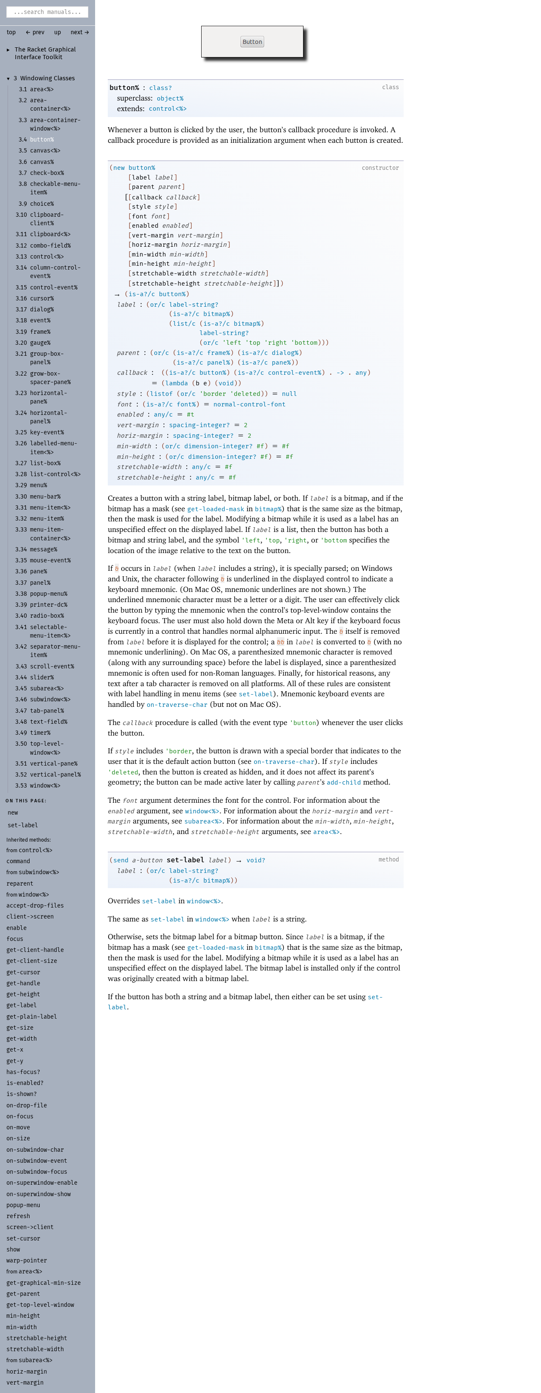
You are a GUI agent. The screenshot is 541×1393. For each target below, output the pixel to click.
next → (80, 32)
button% (124, 88)
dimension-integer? (218, 446)
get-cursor (23, 972)
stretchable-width (35, 1349)
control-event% (294, 372)
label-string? (194, 304)
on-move (18, 1127)
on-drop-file (26, 1105)
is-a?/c (141, 294)
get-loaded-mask (215, 509)
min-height (23, 1315)
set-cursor (23, 1238)
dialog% (285, 353)
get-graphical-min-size (43, 1283)
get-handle (23, 983)
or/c (157, 304)
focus (14, 939)
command (18, 861)
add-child (344, 782)
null (289, 394)
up (57, 32)
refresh (18, 1216)
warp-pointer (26, 1260)
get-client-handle (35, 950)
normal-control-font (249, 404)
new (119, 168)
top (11, 32)
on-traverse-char (177, 705)
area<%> (30, 1271)
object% (170, 98)
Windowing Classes (47, 79)
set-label (256, 694)
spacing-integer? (199, 425)
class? (160, 88)
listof (161, 394)
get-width (21, 1038)
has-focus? (23, 1072)
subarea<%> (35, 1360)
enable (16, 928)
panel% (218, 362)
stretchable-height (36, 1338)
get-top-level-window (40, 1304)
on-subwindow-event (36, 1160)
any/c (163, 414)
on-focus (19, 1116)
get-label (21, 1005)
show (13, 1249)
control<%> (35, 850)
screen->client (30, 1227)
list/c (184, 323)
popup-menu (23, 1205)
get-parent (23, 1294)
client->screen (30, 916)
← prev (34, 32)
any (361, 372)
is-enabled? (25, 1083)
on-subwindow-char (35, 1149)
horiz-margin (26, 1371)
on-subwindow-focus (36, 1171)
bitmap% (216, 314)
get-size (19, 1027)
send (120, 860)
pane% (281, 362)
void (226, 383)
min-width (21, 1327)
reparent (19, 883)
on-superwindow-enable (41, 1182)
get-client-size (31, 961)
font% (186, 404)
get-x (14, 1049)
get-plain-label (31, 1016)
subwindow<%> (39, 872)
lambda (176, 383)
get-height (23, 994)
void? (255, 860)
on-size (18, 1138)
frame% (218, 353)
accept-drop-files (35, 905)
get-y (14, 1061)
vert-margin (25, 1382)
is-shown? (21, 1094)
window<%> (34, 894)
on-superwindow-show (38, 1194)
